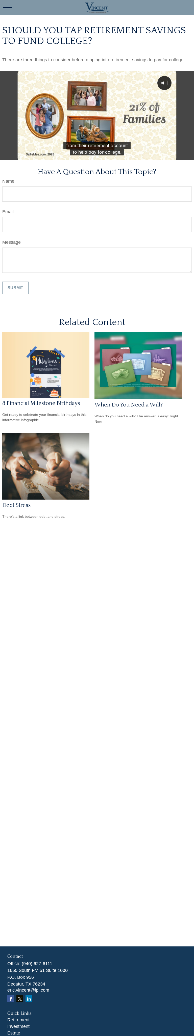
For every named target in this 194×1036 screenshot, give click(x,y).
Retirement (18, 1019)
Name (8, 181)
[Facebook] (10, 998)
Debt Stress (16, 505)
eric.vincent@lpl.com (28, 990)
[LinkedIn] (29, 998)
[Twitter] (19, 998)
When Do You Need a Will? (128, 405)
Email (8, 211)
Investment (18, 1026)
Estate (13, 1032)
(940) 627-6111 (37, 963)
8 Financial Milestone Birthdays (41, 403)
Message (11, 242)
